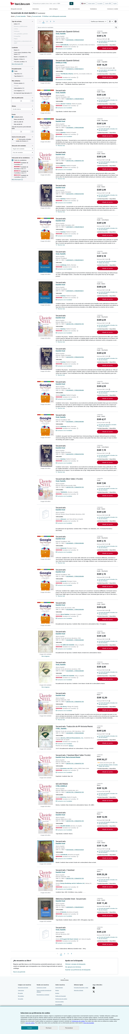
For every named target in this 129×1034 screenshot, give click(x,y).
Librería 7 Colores (65, 103)
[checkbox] (12, 24)
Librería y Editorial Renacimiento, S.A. (71, 738)
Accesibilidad (58, 1004)
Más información (16, 64)
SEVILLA (71, 745)
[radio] (12, 73)
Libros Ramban (64, 614)
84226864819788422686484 (75, 127)
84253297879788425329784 (75, 193)
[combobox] (50, 3)
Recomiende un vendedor (43, 994)
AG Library (63, 706)
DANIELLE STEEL (61, 63)
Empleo (57, 993)
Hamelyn (63, 132)
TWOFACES (63, 492)
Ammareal (63, 548)
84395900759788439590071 (75, 260)
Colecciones (35, 9)
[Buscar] (71, 3)
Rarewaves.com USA (66, 768)
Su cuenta (99, 3)
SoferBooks (63, 854)
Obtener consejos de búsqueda (75, 964)
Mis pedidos (21, 996)
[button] (40, 21)
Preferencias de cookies (78, 1021)
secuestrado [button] (37, 16)
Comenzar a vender (112, 9)
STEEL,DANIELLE (61, 786)
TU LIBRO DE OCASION (67, 645)
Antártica (63, 797)
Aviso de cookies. (30, 1023)
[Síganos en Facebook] (94, 988)
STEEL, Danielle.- (61, 728)
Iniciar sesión (91, 3)
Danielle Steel (60, 121)
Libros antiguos (53, 9)
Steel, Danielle (61, 34)
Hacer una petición (19, 972)
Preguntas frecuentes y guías (81, 987)
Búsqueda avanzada (16, 9)
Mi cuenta (20, 993)
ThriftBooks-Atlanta (66, 73)
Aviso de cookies (59, 1001)
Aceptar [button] (29, 1028)
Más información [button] (16, 179)
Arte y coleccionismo (74, 9)
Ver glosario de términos (73, 967)
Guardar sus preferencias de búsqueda (77, 970)
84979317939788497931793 (75, 160)
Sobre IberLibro (59, 987)
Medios (57, 990)
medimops (63, 265)
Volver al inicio (65, 980)
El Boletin (63, 912)
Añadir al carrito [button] (107, 48)
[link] (115, 21)
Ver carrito (20, 998)
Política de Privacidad (60, 996)
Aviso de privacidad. (88, 1023)
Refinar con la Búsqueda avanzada (55, 16)
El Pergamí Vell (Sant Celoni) (69, 939)
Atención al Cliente (78, 990)
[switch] (13, 139)
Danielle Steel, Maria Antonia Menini (68, 757)
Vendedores (93, 9)
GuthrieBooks (64, 44)
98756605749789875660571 (75, 69)
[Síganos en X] (94, 991)
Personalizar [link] (69, 1028)
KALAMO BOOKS (65, 826)
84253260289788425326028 (75, 40)
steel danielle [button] (21, 16)
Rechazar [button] (48, 1028)
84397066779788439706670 (75, 98)
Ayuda (115, 3)
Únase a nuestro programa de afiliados (44, 991)
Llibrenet (63, 519)
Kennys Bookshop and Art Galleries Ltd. (72, 883)
